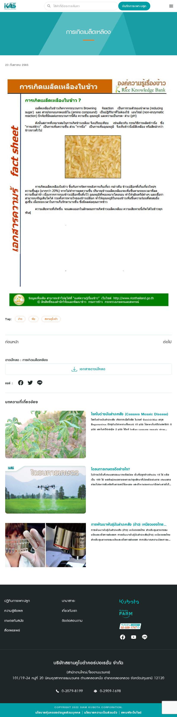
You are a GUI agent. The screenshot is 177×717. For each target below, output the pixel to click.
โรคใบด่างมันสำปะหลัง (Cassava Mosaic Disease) (129, 414)
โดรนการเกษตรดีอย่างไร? (110, 469)
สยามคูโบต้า (51, 318)
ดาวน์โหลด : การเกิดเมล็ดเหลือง (26, 360)
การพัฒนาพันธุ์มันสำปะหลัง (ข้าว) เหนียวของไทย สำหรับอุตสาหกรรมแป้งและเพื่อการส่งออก (127, 524)
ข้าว (20, 318)
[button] (134, 6)
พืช (33, 318)
